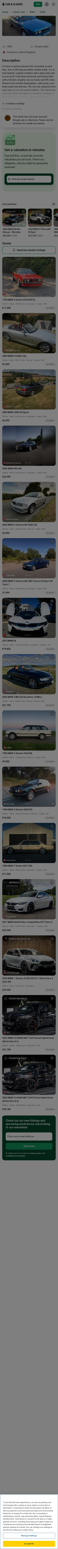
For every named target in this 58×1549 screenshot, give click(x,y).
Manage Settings (29, 1536)
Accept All (29, 1544)
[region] (29, 1521)
